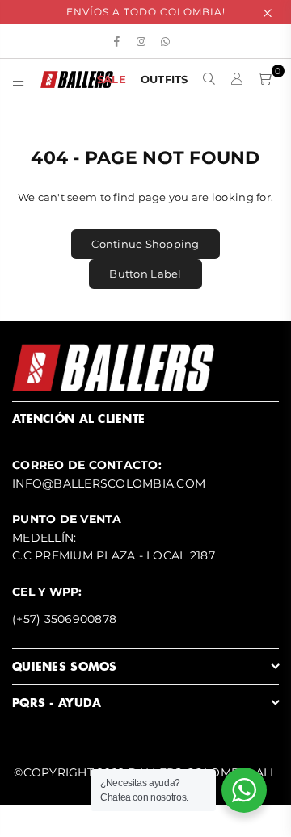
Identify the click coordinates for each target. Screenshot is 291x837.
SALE (111, 79)
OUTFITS (164, 79)
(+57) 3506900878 (64, 619)
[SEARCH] (209, 79)
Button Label (145, 273)
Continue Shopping (145, 243)
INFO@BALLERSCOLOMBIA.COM (108, 483)
